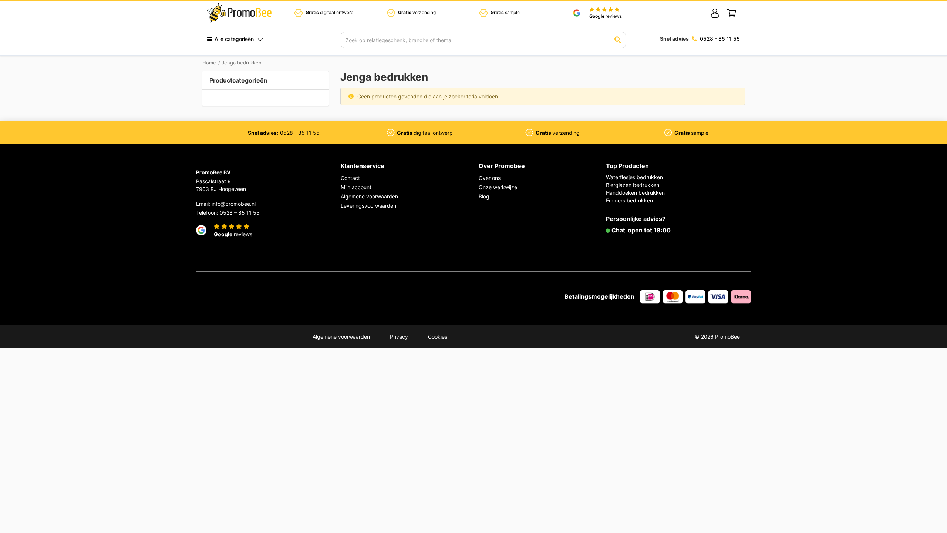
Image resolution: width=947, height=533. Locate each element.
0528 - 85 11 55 (720, 39)
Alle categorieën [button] (233, 39)
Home (209, 63)
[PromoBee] (239, 13)
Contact (350, 178)
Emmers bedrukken (629, 200)
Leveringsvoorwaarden (368, 205)
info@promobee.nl (234, 204)
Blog (484, 196)
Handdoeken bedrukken (635, 193)
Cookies (437, 336)
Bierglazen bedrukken (632, 185)
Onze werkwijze (498, 187)
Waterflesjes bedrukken (634, 177)
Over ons (490, 178)
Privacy (399, 336)
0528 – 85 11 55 (240, 212)
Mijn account (356, 187)
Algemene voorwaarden (369, 196)
